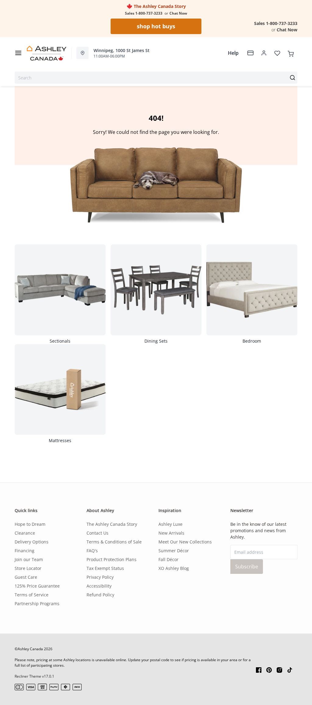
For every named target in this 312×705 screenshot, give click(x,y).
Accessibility (99, 586)
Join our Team (29, 559)
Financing (24, 550)
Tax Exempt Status (105, 568)
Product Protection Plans (111, 559)
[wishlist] (277, 53)
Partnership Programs (37, 603)
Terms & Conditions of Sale (114, 542)
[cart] (291, 53)
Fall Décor (168, 559)
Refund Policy (100, 595)
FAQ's (92, 550)
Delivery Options (31, 542)
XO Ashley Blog (173, 568)
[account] (264, 53)
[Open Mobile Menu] (18, 53)
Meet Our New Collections (185, 542)
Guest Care (26, 577)
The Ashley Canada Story (159, 6)
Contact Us (97, 533)
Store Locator (28, 568)
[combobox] (156, 78)
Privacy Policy (100, 577)
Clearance (25, 533)
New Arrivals (171, 533)
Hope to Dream (30, 524)
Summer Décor (173, 550)
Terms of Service (31, 595)
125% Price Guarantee (37, 586)
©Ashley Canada (29, 648)
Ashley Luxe (170, 524)
